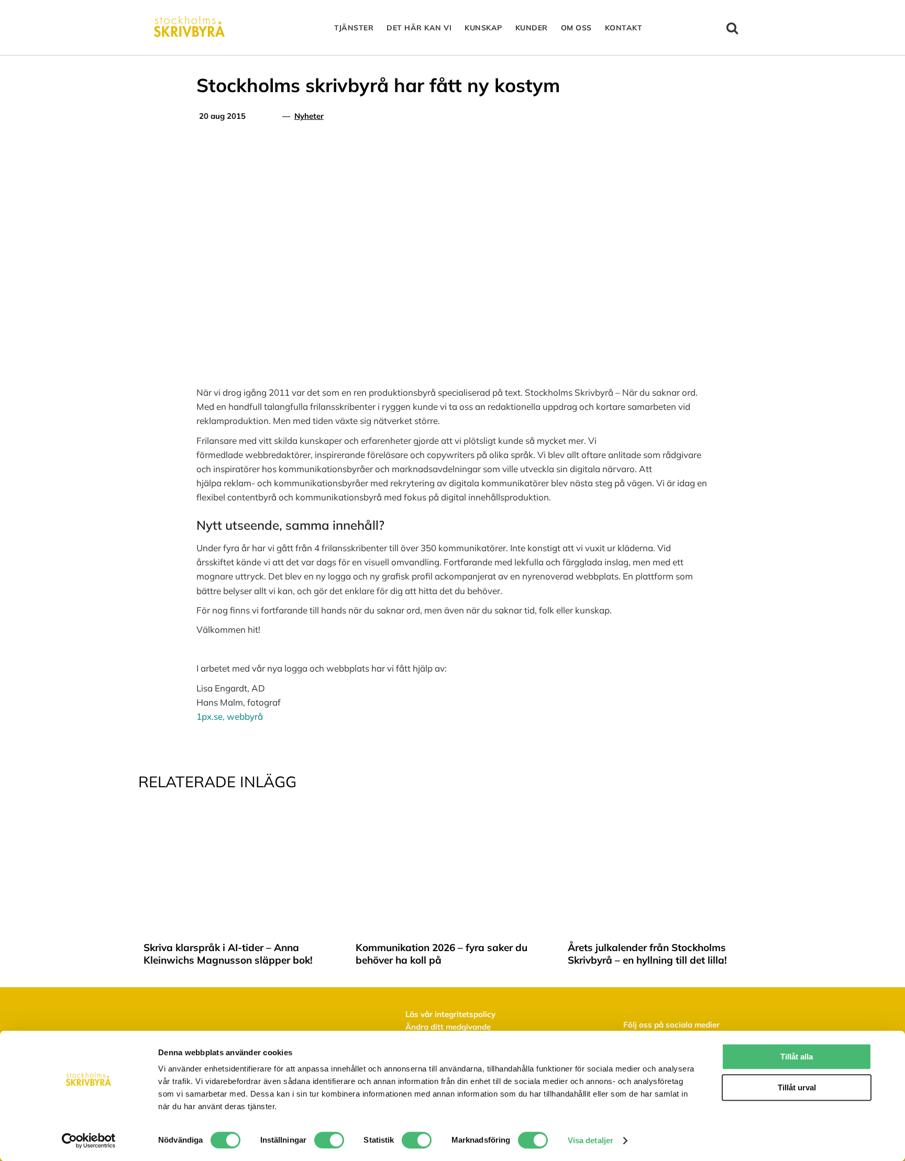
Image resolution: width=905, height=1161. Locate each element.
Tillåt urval (797, 1087)
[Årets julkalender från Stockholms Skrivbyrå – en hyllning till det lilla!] (664, 818)
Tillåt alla (796, 1056)
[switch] (329, 1140)
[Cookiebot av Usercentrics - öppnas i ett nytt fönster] (89, 1140)
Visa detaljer (590, 1140)
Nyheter (309, 116)
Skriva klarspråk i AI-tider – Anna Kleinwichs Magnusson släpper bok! (228, 953)
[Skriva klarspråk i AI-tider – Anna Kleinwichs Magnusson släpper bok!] (240, 818)
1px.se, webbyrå (229, 716)
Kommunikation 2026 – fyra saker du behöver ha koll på (441, 953)
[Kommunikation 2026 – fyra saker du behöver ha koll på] (452, 818)
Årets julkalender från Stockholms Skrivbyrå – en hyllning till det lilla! (647, 953)
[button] (732, 27)
